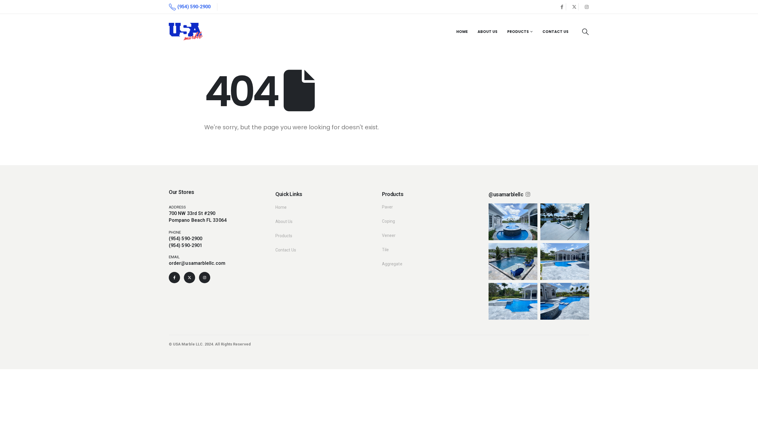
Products (518, 31)
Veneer (389, 235)
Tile (385, 249)
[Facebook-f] (174, 277)
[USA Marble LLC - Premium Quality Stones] (186, 31)
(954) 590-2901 (185, 245)
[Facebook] (561, 6)
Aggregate (392, 264)
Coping (388, 221)
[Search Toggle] (585, 31)
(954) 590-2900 (185, 238)
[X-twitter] (189, 277)
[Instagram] (586, 6)
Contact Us (555, 31)
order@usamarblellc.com (197, 263)
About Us (487, 31)
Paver (387, 207)
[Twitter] (574, 6)
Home (462, 31)
